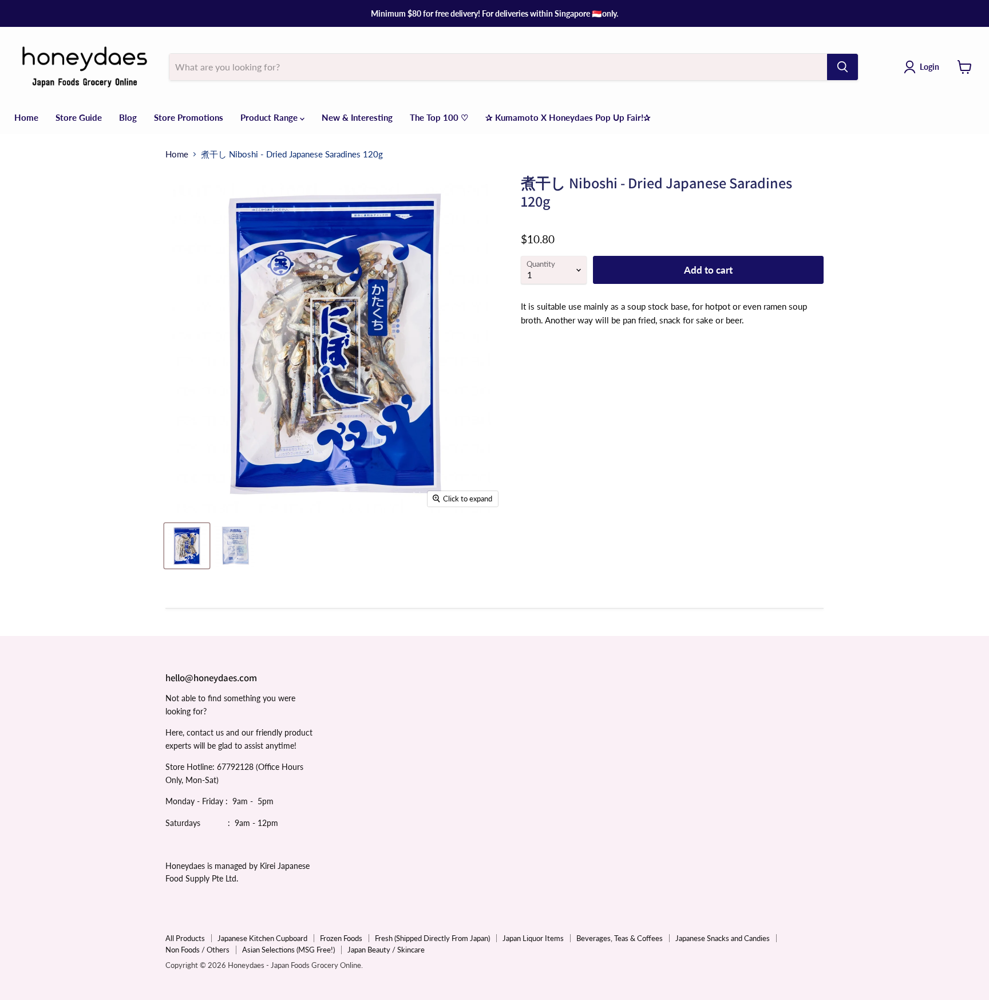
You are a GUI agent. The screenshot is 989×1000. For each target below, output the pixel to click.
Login (929, 67)
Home (26, 117)
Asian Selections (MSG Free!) (288, 949)
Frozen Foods (341, 938)
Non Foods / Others (197, 949)
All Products (185, 938)
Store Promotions (188, 117)
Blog (128, 117)
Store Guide (79, 117)
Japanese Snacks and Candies (722, 938)
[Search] (842, 67)
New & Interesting (357, 117)
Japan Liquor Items (533, 938)
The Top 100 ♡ (439, 117)
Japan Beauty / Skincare (386, 949)
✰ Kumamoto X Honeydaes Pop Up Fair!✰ (568, 117)
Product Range (270, 117)
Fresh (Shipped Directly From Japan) (432, 938)
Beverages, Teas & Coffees (619, 938)
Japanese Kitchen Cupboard (262, 938)
